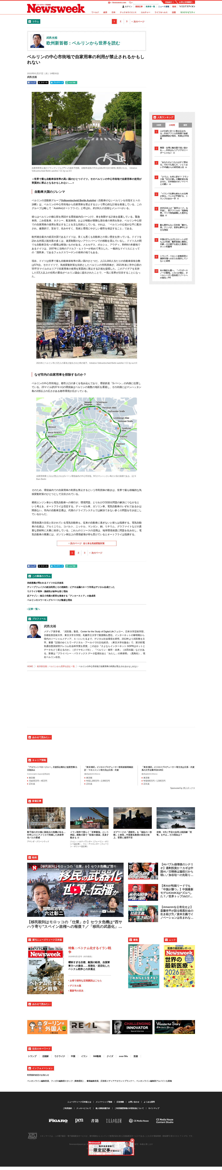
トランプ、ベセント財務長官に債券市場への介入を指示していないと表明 (174, 258)
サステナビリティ (187, 12)
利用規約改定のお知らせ (38, 1075)
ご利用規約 (67, 1108)
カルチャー (145, 12)
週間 (185, 125)
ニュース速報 (163, 6)
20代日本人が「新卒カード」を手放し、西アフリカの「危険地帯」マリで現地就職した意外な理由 (174, 212)
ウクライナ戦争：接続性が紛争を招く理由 (47, 591)
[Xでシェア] (43, 82)
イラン (84, 1056)
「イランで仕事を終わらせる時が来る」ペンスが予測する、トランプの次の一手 (174, 196)
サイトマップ (153, 1108)
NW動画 (97, 1056)
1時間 (158, 125)
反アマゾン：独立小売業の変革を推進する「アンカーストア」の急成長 (61, 596)
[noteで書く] (71, 82)
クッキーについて (83, 1108)
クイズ (110, 1056)
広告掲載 (120, 1102)
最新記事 (139, 6)
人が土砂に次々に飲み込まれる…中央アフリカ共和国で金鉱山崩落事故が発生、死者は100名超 (174, 134)
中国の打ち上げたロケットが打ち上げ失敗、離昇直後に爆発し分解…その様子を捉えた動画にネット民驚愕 (174, 243)
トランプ (32, 1056)
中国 (73, 1056)
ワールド (95, 12)
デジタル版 (75, 985)
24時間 (172, 125)
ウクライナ (59, 1056)
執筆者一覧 (150, 6)
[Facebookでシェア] (31, 82)
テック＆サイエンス (128, 12)
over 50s (123, 1056)
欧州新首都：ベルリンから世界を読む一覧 (56, 666)
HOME (30, 666)
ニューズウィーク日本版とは (79, 1102)
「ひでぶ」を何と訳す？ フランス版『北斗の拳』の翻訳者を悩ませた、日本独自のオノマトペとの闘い (174, 180)
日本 (113, 12)
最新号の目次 (76, 990)
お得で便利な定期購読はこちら (86, 980)
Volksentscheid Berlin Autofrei (78, 200)
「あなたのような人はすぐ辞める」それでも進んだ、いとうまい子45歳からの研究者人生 (174, 164)
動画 (174, 6)
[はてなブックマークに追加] (57, 82)
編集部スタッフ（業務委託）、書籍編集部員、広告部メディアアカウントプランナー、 (97, 1081)
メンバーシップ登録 (104, 1102)
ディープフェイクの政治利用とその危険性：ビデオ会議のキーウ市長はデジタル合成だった (71, 587)
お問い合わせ (133, 1102)
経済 (105, 12)
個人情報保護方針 (103, 1108)
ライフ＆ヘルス (161, 12)
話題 (174, 12)
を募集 (169, 1081)
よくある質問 (149, 1102)
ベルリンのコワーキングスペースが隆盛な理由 (49, 600)
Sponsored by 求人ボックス (182, 788)
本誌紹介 (168, 2)
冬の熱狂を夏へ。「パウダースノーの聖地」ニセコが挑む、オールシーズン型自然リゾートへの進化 (174, 274)
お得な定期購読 (185, 2)
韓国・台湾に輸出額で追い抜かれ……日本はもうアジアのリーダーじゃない (174, 150)
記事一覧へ (34, 609)
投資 (136, 1056)
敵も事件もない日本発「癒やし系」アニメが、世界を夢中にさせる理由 (174, 227)
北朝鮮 (45, 1056)
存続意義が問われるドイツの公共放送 (45, 583)
